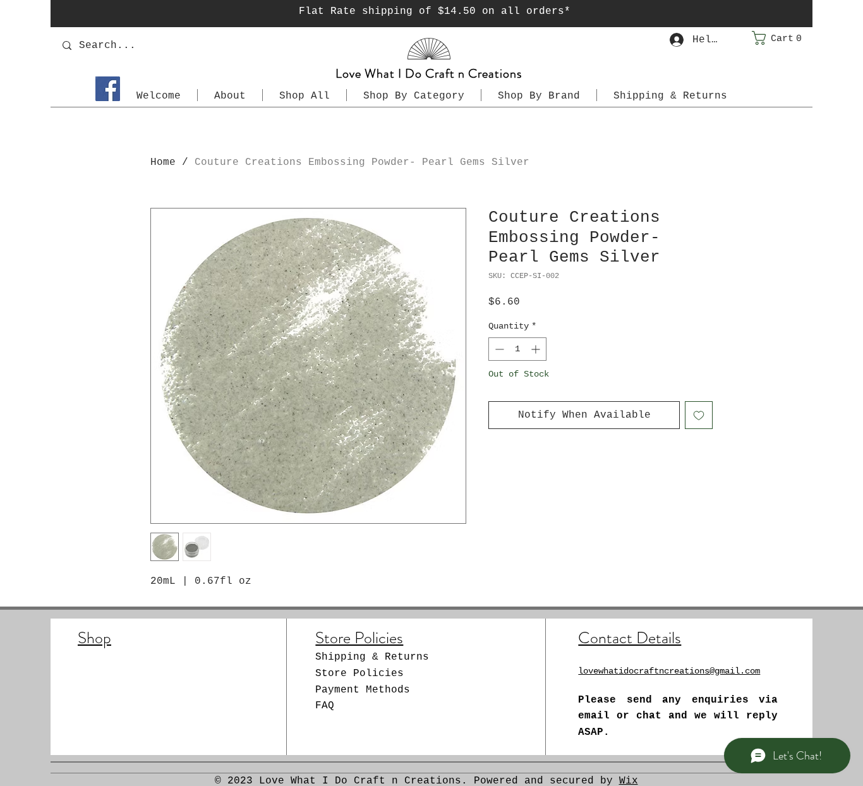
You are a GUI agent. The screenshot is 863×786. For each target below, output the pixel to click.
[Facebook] (107, 88)
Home (163, 162)
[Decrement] (498, 349)
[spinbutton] (517, 349)
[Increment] (537, 349)
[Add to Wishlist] (699, 415)
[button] (782, 38)
